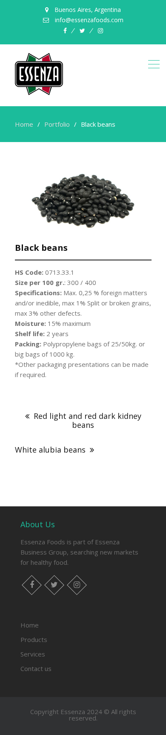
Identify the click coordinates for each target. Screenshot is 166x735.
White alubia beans (50, 449)
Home (29, 625)
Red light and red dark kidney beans (87, 420)
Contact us (36, 668)
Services (32, 654)
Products (33, 639)
